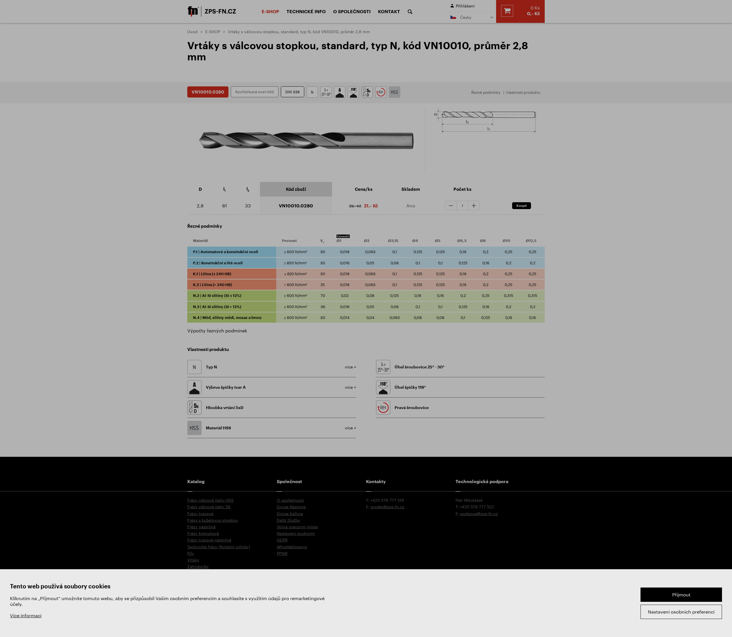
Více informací (25, 615)
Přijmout (681, 594)
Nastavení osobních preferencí (681, 611)
